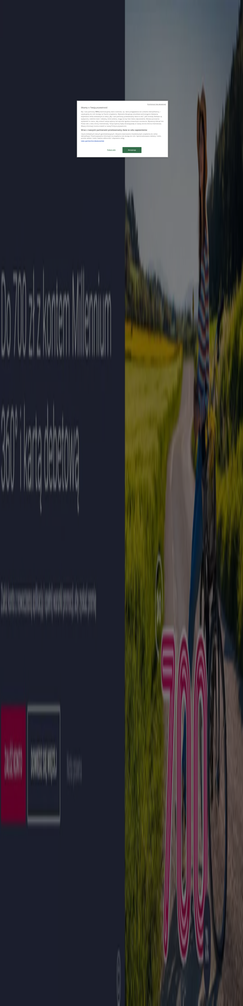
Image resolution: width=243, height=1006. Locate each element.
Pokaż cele (111, 150)
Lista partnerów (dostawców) (92, 141)
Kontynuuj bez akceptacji (156, 104)
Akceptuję (132, 150)
